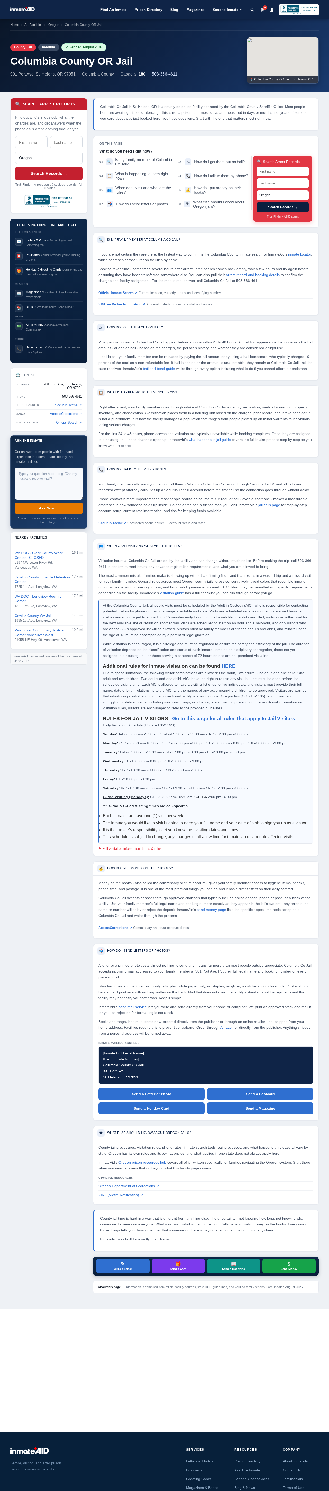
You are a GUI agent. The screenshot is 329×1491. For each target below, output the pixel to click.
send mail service (132, 1007)
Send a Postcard (260, 1094)
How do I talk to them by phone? (213, 176)
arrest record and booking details (253, 275)
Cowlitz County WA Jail (33, 616)
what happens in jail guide (210, 440)
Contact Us (292, 1470)
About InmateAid (296, 1461)
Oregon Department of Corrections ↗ (128, 1186)
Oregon (53, 25)
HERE (228, 666)
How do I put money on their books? (209, 190)
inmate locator (299, 254)
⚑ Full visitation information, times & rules (130, 849)
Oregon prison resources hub (142, 1162)
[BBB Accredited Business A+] (299, 9)
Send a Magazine (260, 1108)
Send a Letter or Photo (151, 1094)
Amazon (227, 1028)
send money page (211, 910)
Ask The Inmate (247, 1470)
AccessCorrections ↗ (66, 414)
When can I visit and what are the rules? (135, 190)
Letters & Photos (199, 1461)
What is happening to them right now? (133, 176)
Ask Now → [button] (49, 508)
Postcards (194, 1470)
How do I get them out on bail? (211, 161)
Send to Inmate (225, 10)
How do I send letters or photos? (134, 204)
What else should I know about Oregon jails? (211, 204)
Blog (174, 10)
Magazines (196, 10)
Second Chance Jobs (251, 1479)
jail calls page (269, 505)
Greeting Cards (198, 1479)
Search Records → (49, 173)
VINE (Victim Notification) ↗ (120, 1195)
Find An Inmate (113, 10)
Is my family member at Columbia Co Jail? (135, 161)
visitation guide (172, 593)
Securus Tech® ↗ (68, 405)
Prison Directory (148, 10)
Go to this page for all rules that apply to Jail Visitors (233, 718)
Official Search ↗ (69, 422)
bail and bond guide (159, 369)
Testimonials (293, 1479)
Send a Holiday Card (151, 1108)
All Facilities (33, 25)
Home (14, 25)
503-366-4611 (164, 74)
